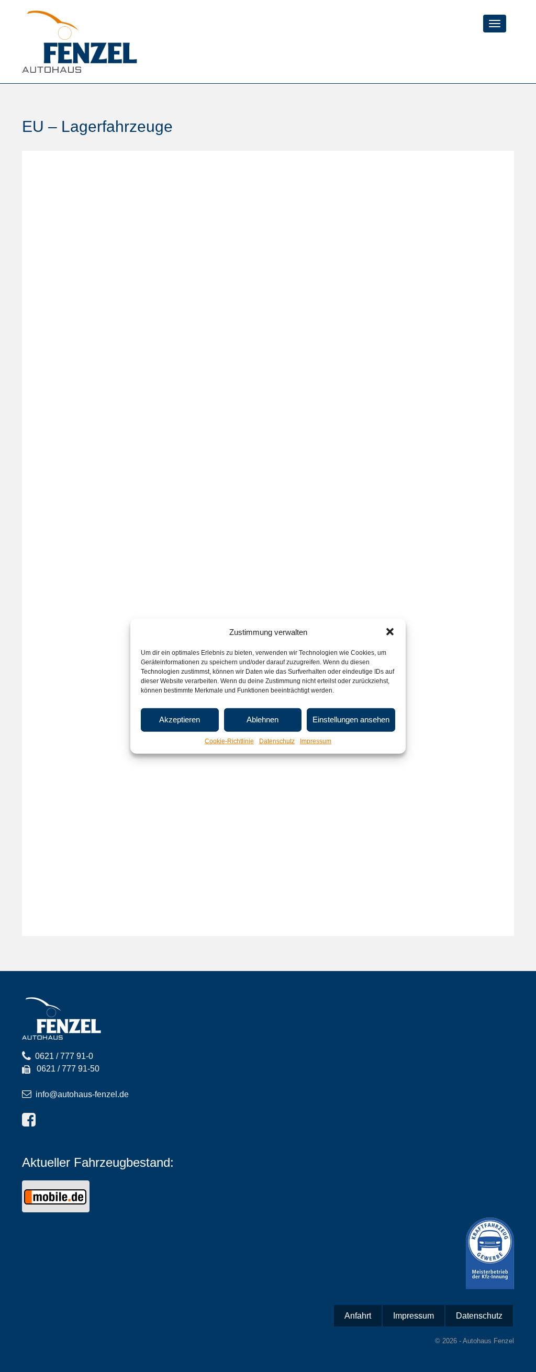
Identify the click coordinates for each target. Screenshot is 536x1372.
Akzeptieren (179, 719)
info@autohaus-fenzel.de (82, 1094)
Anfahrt (357, 1315)
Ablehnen (262, 719)
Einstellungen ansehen (350, 719)
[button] (390, 632)
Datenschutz (277, 741)
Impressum (315, 741)
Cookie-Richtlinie (229, 741)
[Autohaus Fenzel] (79, 41)
